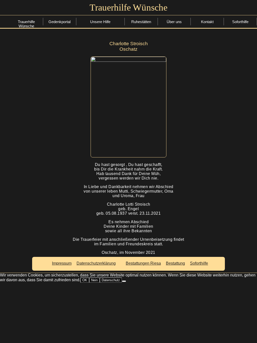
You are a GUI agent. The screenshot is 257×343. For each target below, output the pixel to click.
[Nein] (124, 281)
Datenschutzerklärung (96, 263)
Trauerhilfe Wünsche (26, 22)
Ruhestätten (141, 22)
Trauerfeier (101, 45)
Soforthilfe (101, 22)
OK (84, 280)
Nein (94, 280)
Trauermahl (101, 53)
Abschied (101, 38)
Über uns (174, 22)
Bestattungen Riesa (143, 263)
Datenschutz (111, 280)
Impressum (62, 263)
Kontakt (207, 22)
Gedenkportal (59, 22)
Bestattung (101, 30)
